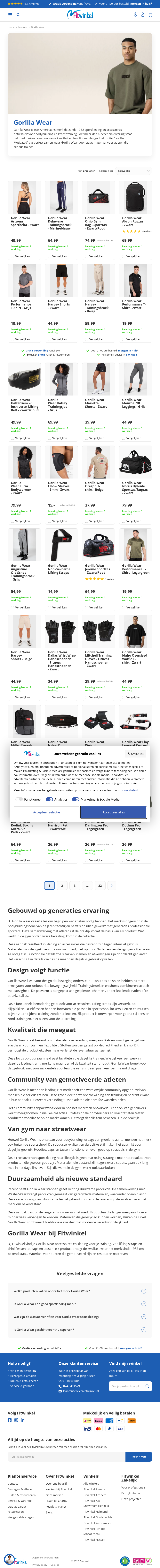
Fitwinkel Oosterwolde (98, 1517)
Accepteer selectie (46, 812)
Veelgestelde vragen (21, 1517)
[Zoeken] (18, 14)
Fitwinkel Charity (56, 1501)
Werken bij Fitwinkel (59, 1489)
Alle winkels (91, 1483)
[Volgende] (112, 885)
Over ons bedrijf (56, 1483)
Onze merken (54, 1495)
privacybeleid (129, 790)
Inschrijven (139, 1456)
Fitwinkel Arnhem (95, 1495)
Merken (22, 27)
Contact (13, 1483)
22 (100, 885)
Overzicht (137, 754)
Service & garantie (22, 1386)
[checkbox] (27, 799)
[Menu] (10, 15)
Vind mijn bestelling (23, 1371)
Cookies (55, 1564)
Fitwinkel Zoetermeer (97, 1523)
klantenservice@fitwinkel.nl (81, 1391)
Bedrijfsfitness (130, 1493)
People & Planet (56, 1506)
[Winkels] (135, 14)
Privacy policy (39, 1564)
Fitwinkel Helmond (96, 1511)
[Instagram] (16, 1420)
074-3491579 (71, 1386)
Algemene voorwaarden (45, 1557)
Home (11, 27)
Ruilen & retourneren (24, 1381)
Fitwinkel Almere (94, 1489)
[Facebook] (10, 1420)
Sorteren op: (106, 170)
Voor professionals (133, 1487)
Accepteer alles (114, 812)
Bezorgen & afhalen (23, 1376)
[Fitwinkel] (17, 1561)
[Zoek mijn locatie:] (129, 15)
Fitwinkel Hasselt (94, 1540)
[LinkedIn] (22, 1420)
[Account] (143, 14)
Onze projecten (131, 1499)
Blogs (49, 1512)
